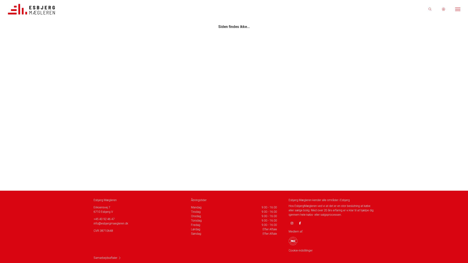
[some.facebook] (300, 223)
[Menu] (457, 9)
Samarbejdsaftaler (105, 258)
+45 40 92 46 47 (104, 219)
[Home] (120, 9)
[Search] (430, 9)
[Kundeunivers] (443, 9)
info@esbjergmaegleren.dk (111, 223)
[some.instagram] (292, 223)
